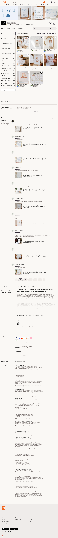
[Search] (43, 2)
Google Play (14, 529)
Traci (16, 198)
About (13, 28)
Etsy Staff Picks (14, 4)
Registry (42, 4)
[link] (16, 279)
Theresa (16, 264)
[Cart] (54, 2)
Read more (36, 111)
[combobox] (24, 2)
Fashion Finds (30, 4)
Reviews (8, 28)
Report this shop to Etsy (5, 101)
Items (2, 28)
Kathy (16, 230)
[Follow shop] (54, 23)
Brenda (16, 167)
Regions (54, 535)
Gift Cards (49, 4)
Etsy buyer (17, 136)
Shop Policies (20, 28)
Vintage (37, 4)
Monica (16, 213)
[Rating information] (7, 24)
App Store (5, 529)
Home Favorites (23, 4)
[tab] (8, 33)
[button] (50, 23)
